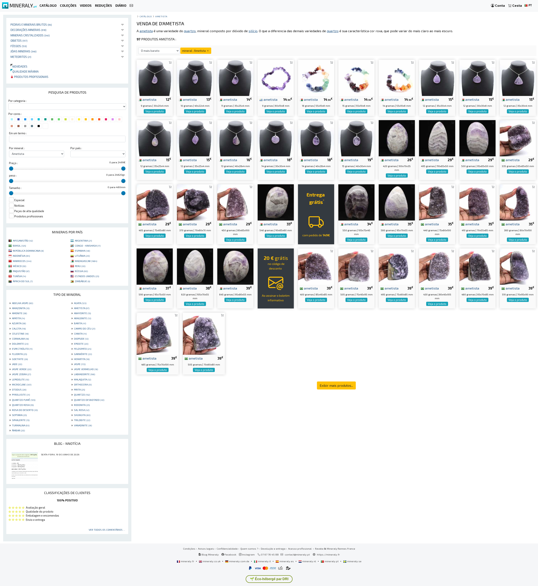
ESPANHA (82, 250)
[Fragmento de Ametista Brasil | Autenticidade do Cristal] (155, 202)
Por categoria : (17, 100)
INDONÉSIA (21, 255)
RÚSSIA (81, 271)
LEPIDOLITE (20, 379)
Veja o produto (154, 111)
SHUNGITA (82, 414)
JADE (17, 364)
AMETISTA (81, 308)
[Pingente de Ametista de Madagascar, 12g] (437, 77)
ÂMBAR (18, 430)
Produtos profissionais (30, 76)
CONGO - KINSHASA (87, 245)
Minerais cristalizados (30, 35)
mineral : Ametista (194, 50)
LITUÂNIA (82, 255)
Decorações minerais (28, 30)
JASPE (80, 364)
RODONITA (82, 404)
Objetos (19, 40)
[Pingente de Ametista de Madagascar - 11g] (235, 77)
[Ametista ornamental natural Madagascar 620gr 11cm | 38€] (195, 266)
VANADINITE (83, 425)
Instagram (248, 554)
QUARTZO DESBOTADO (89, 399)
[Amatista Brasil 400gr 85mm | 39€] (316, 266)
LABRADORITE (84, 374)
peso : (13, 175)
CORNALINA (20, 338)
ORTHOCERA (83, 384)
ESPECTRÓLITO (22, 348)
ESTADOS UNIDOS (87, 276)
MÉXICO (19, 265)
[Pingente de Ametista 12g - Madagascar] (477, 77)
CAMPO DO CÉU (84, 328)
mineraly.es (286, 561)
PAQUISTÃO (21, 271)
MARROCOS (22, 260)
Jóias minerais (24, 51)
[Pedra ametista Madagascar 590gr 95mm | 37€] (155, 266)
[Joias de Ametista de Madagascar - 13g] (235, 138)
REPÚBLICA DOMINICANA (28, 250)
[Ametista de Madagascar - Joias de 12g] (195, 138)
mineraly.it (264, 561)
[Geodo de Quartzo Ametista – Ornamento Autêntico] (235, 202)
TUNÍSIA (19, 276)
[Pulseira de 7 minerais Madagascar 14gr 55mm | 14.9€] (397, 77)
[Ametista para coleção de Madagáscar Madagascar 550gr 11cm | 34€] (356, 202)
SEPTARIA (19, 414)
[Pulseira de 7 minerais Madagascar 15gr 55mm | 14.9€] (356, 77)
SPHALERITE (20, 420)
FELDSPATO (82, 348)
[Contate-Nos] (131, 5)
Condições (189, 548)
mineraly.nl (309, 561)
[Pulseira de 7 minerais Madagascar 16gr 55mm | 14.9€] (316, 77)
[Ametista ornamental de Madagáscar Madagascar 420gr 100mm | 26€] (397, 138)
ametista (149, 99)
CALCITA (19, 328)
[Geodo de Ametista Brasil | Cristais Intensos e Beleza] (437, 202)
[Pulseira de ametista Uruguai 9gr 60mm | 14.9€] (276, 77)
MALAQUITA (82, 379)
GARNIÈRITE (83, 353)
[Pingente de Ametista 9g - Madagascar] (155, 77)
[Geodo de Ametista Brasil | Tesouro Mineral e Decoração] (477, 202)
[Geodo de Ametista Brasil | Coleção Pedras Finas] (204, 333)
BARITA (80, 323)
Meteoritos (21, 56)
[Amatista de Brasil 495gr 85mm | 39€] (397, 266)
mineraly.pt (331, 561)
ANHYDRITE (82, 313)
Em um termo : (18, 133)
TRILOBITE (82, 420)
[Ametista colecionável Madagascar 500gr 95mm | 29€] (477, 138)
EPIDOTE (81, 343)
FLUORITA (19, 353)
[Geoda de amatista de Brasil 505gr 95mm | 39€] (356, 266)
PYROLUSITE (21, 394)
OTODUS (19, 389)
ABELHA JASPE (22, 303)
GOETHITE (20, 358)
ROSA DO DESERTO (25, 409)
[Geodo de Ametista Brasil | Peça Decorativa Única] (518, 266)
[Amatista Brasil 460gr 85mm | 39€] (477, 266)
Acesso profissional (300, 548)
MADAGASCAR (86, 260)
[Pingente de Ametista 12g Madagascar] (518, 77)
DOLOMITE (20, 343)
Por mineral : (17, 148)
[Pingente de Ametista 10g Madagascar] (195, 77)
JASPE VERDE (21, 369)
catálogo (146, 16)
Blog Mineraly (210, 554)
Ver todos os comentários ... (107, 529)
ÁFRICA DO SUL (23, 281)
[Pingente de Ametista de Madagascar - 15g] (356, 138)
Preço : (13, 163)
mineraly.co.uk (211, 561)
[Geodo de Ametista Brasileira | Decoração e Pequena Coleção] (518, 138)
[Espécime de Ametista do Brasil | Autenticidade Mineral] (158, 333)
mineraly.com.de (239, 561)
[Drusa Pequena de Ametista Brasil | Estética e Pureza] (195, 202)
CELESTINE (20, 333)
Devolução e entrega (273, 548)
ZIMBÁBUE (82, 281)
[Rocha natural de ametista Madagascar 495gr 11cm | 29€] (437, 138)
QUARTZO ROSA (23, 404)
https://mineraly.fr (328, 554)
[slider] (11, 168)
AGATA (80, 303)
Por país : (76, 148)
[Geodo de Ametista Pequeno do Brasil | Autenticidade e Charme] (518, 202)
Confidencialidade (227, 548)
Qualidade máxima (25, 71)
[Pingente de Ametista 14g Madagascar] (276, 138)
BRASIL (19, 245)
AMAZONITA (20, 308)
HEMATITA (82, 358)
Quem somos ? (249, 548)
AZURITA (19, 323)
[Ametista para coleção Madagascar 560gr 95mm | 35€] (397, 202)
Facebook (230, 554)
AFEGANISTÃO (23, 240)
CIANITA (80, 333)
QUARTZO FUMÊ (23, 399)
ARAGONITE (82, 318)
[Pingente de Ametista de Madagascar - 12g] (155, 138)
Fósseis (19, 46)
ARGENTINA (83, 240)
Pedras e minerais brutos (31, 24)
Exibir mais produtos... (336, 385)
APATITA (18, 318)
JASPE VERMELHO (86, 369)
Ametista (161, 16)
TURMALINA (20, 425)
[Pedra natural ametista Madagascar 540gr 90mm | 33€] (276, 202)
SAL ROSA (81, 409)
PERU (80, 265)
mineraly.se (354, 561)
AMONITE (19, 313)
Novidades (19, 66)
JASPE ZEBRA (21, 374)
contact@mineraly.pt (297, 554)
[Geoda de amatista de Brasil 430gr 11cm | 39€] (437, 266)
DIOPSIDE (81, 338)
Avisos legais (206, 548)
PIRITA (79, 389)
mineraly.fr (187, 561)
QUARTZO (82, 394)
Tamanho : (15, 188)
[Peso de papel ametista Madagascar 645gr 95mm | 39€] (235, 266)
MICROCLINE (21, 384)
